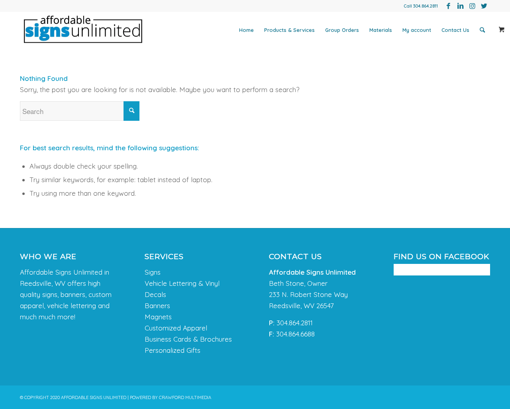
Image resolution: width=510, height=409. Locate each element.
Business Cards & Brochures (188, 339)
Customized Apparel (176, 328)
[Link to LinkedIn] (460, 6)
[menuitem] (246, 30)
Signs (153, 272)
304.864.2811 (425, 6)
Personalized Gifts (172, 350)
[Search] (482, 30)
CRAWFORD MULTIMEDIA (185, 397)
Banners (157, 305)
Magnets (158, 317)
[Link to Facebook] (448, 6)
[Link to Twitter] (484, 6)
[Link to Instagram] (472, 6)
